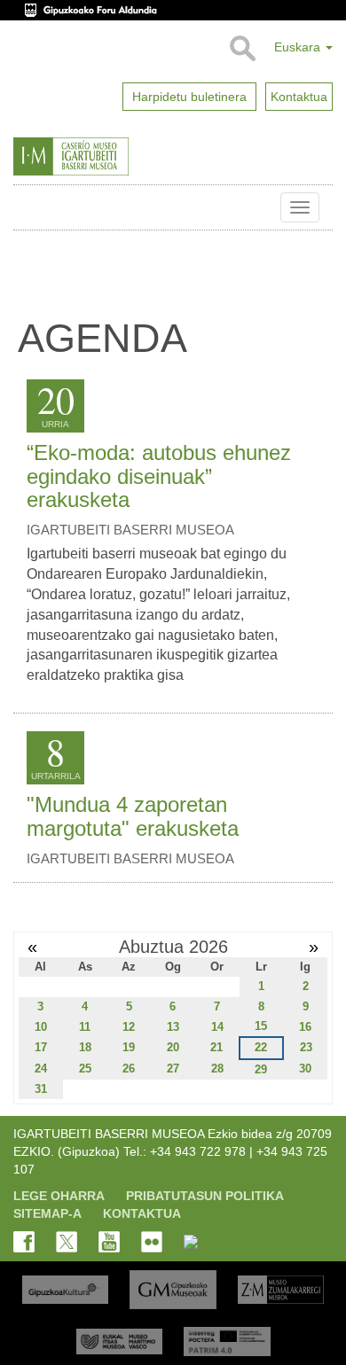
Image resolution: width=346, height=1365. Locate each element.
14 (217, 1027)
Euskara (299, 47)
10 (41, 1027)
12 (128, 1027)
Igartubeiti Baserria (26, 207)
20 (173, 1047)
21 (216, 1047)
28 (217, 1068)
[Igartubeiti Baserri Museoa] (109, 156)
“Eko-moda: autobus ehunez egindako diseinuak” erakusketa (159, 476)
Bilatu (241, 48)
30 (305, 1068)
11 (84, 1027)
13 (173, 1027)
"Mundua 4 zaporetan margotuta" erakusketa (133, 815)
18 (85, 1047)
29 (261, 1069)
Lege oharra (59, 1196)
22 (261, 1047)
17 (41, 1047)
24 (41, 1068)
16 (305, 1027)
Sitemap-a (47, 1213)
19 (128, 1047)
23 (306, 1047)
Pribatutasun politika (205, 1196)
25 (85, 1068)
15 (261, 1026)
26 (128, 1068)
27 (173, 1068)
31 (41, 1089)
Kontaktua (142, 1213)
